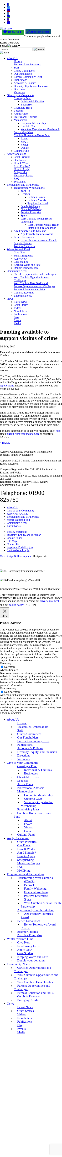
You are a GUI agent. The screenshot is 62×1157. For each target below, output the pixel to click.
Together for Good (38, 203)
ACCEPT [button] (31, 604)
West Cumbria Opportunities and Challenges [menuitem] (36, 976)
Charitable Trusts (23, 107)
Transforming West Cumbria (29, 187)
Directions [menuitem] (23, 755)
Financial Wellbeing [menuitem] (36, 892)
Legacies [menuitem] (22, 780)
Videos (24, 144)
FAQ (16, 178)
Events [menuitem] (21, 1028)
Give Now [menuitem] (23, 942)
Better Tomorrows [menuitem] (28, 921)
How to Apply (21, 169)
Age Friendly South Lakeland (30, 230)
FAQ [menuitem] (20, 867)
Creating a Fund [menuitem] (27, 766)
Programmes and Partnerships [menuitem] (25, 874)
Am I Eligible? (22, 166)
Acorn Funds (21, 113)
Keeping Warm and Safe (27, 264)
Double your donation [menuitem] (31, 960)
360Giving (19, 181)
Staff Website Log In (18, 550)
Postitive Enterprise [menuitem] (29, 935)
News (10, 298)
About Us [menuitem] (13, 719)
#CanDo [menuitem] (29, 881)
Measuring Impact (23, 175)
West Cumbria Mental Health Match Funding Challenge (43, 226)
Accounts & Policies (25, 83)
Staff (16, 67)
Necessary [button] (5, 663)
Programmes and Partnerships (23, 184)
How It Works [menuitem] (26, 849)
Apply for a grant (16, 153)
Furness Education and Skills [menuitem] (35, 993)
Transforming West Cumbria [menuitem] (35, 877)
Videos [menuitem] (28, 827)
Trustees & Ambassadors (27, 64)
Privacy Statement (17, 531)
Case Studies (21, 261)
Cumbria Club (28, 126)
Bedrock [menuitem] (29, 885)
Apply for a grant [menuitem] (18, 838)
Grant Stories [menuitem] (25, 1010)
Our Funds (19, 160)
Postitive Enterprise (24, 246)
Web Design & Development (16, 556)
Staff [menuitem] (20, 730)
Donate (25, 147)
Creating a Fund (22, 98)
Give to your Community (20, 95)
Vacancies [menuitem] (23, 759)
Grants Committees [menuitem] (29, 734)
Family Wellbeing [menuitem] (35, 888)
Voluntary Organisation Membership (40, 129)
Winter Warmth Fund (18, 249)
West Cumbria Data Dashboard (31, 283)
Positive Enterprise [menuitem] (36, 895)
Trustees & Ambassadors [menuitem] (32, 726)
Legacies (18, 110)
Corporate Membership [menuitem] (38, 795)
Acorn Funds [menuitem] (25, 784)
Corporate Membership (33, 123)
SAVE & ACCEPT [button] (10, 713)
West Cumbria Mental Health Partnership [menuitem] (41, 904)
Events (17, 320)
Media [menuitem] (21, 1032)
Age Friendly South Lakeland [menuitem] (35, 910)
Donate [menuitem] (28, 831)
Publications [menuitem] (25, 744)
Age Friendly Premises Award (37, 234)
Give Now (19, 252)
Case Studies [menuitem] (25, 953)
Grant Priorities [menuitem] (27, 841)
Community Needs (17, 271)
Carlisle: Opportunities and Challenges (35, 274)
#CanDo (25, 190)
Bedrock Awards (37, 200)
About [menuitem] (28, 820)
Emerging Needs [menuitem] (27, 1000)
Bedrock (25, 193)
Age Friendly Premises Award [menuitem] (37, 915)
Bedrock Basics (36, 197)
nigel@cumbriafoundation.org (23, 433)
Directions (19, 89)
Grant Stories (21, 304)
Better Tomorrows (24, 237)
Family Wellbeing (30, 206)
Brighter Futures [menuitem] (27, 931)
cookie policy (16, 604)
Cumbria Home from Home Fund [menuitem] (33, 814)
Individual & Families (32, 101)
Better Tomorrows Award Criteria (39, 240)
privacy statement (49, 600)
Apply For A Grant (17, 513)
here (58, 430)
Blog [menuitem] (20, 1025)
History (18, 61)
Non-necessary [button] (8, 688)
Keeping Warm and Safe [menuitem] (32, 957)
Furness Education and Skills (29, 289)
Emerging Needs (23, 295)
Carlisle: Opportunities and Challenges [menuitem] (32, 969)
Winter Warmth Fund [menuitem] (20, 939)
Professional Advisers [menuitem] (30, 788)
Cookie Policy (14, 537)
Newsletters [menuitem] (24, 1018)
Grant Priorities (22, 156)
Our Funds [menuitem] (23, 845)
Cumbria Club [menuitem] (33, 798)
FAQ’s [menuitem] (28, 823)
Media (17, 323)
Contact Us (13, 544)
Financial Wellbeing (31, 209)
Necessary (9, 666)
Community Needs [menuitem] (18, 964)
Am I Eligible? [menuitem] (26, 852)
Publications (20, 79)
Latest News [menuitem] (25, 1007)
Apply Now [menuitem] (24, 949)
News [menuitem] (10, 1003)
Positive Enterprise (31, 212)
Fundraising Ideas (23, 132)
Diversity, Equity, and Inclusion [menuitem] (37, 752)
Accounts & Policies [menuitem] (30, 748)
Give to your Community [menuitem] (22, 762)
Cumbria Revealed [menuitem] (28, 996)
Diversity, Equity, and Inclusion (31, 86)
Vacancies (19, 92)
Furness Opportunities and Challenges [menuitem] (32, 987)
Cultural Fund (21, 150)
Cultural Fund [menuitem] (26, 834)
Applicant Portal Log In (20, 547)
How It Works (21, 163)
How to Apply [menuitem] (26, 856)
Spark (24, 215)
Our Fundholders (23, 73)
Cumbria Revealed (24, 292)
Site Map (12, 541)
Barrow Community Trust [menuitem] (33, 741)
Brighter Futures (23, 243)
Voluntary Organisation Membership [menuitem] (37, 804)
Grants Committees (24, 70)
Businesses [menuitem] (31, 773)
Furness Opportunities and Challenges (34, 286)
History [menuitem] (22, 723)
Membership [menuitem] (25, 791)
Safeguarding (21, 172)
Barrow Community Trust (28, 76)
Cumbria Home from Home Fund (32, 135)
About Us (12, 58)
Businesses (27, 104)
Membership (20, 119)
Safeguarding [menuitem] (25, 859)
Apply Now (20, 258)
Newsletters (20, 311)
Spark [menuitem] (27, 899)
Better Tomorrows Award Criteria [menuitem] (38, 926)
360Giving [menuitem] (23, 870)
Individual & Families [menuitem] (38, 770)
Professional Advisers (25, 116)
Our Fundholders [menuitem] (27, 737)
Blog (16, 317)
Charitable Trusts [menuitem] (28, 777)
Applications (7, 385)
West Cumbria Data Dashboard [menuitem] (36, 982)
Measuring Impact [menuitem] (28, 863)
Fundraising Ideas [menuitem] (28, 809)
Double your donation (26, 267)
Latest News (20, 301)
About (24, 138)
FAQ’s (24, 141)
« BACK (5, 442)
